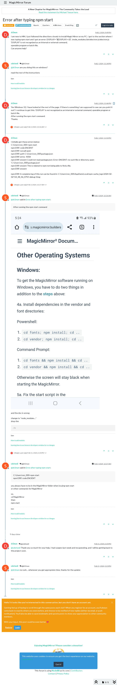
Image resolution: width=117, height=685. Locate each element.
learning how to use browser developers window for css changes (33, 88)
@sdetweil (25, 544)
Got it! (58, 664)
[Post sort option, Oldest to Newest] (96, 25)
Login (17, 627)
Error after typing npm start (38, 199)
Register (8, 627)
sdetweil (14, 63)
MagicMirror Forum (20, 2)
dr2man (14, 32)
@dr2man (25, 63)
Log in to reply (107, 25)
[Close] (112, 602)
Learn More (27, 659)
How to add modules (18, 83)
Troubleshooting (24, 25)
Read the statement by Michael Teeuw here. (58, 12)
